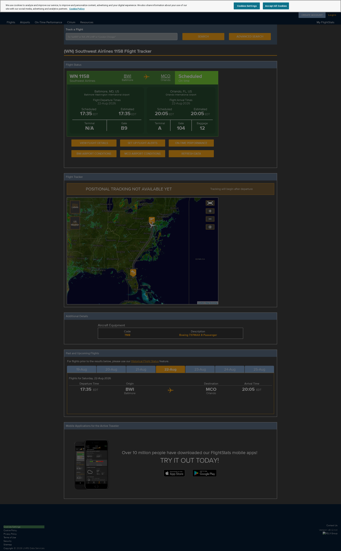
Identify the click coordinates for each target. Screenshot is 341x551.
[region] (170, 6)
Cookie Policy (77, 8)
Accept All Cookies (276, 5)
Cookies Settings (247, 5)
